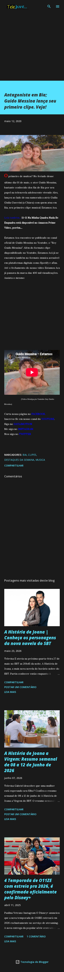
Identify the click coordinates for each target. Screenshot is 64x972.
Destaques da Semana (19, 459)
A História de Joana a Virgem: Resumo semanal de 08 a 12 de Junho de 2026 (30, 761)
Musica (40, 459)
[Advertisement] (32, 48)
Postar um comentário (20, 687)
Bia (25, 454)
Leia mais (10, 692)
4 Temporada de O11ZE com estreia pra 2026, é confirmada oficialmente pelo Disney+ (30, 888)
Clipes (32, 454)
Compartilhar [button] (13, 465)
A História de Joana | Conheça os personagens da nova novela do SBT (30, 637)
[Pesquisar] (49, 6)
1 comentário (36, 936)
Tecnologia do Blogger (34, 962)
